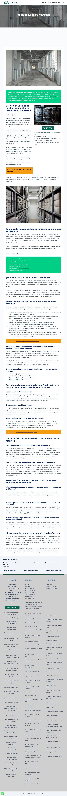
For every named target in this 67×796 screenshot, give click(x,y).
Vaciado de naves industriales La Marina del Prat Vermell (11, 663)
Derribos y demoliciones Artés (33, 645)
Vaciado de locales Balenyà (11, 618)
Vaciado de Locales (30, 592)
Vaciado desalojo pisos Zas (53, 747)
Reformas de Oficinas (15, 379)
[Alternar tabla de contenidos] (12, 115)
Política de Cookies (51, 586)
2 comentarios (6, 566)
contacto (37, 179)
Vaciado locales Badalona (32, 618)
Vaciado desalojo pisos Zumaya (54, 711)
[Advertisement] (33, 37)
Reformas (27, 586)
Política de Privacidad (52, 588)
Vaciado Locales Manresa (32, 692)
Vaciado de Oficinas (30, 590)
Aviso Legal (49, 584)
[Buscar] (63, 2)
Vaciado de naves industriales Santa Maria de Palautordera (11, 708)
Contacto (54, 2)
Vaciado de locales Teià (11, 753)
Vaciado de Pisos (29, 598)
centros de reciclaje (25, 141)
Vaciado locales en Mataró (32, 671)
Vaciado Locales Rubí (30, 695)
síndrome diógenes (24, 268)
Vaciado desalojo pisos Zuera (54, 720)
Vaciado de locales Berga (11, 687)
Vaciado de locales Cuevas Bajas (53, 570)
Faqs (49, 2)
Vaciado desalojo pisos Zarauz (54, 756)
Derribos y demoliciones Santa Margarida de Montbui (11, 682)
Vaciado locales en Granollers (33, 720)
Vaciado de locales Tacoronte (31, 570)
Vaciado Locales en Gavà (31, 735)
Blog (59, 2)
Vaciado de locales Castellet (32, 641)
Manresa (16, 149)
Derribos (27, 584)
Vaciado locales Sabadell (31, 622)
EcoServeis (53, 96)
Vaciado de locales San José (52, 562)
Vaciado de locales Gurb (11, 702)
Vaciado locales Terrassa (31, 626)
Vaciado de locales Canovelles (32, 562)
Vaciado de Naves (29, 588)
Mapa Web (41, 793)
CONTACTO (47, 128)
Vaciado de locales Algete (9, 570)
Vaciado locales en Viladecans (33, 710)
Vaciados (43, 2)
